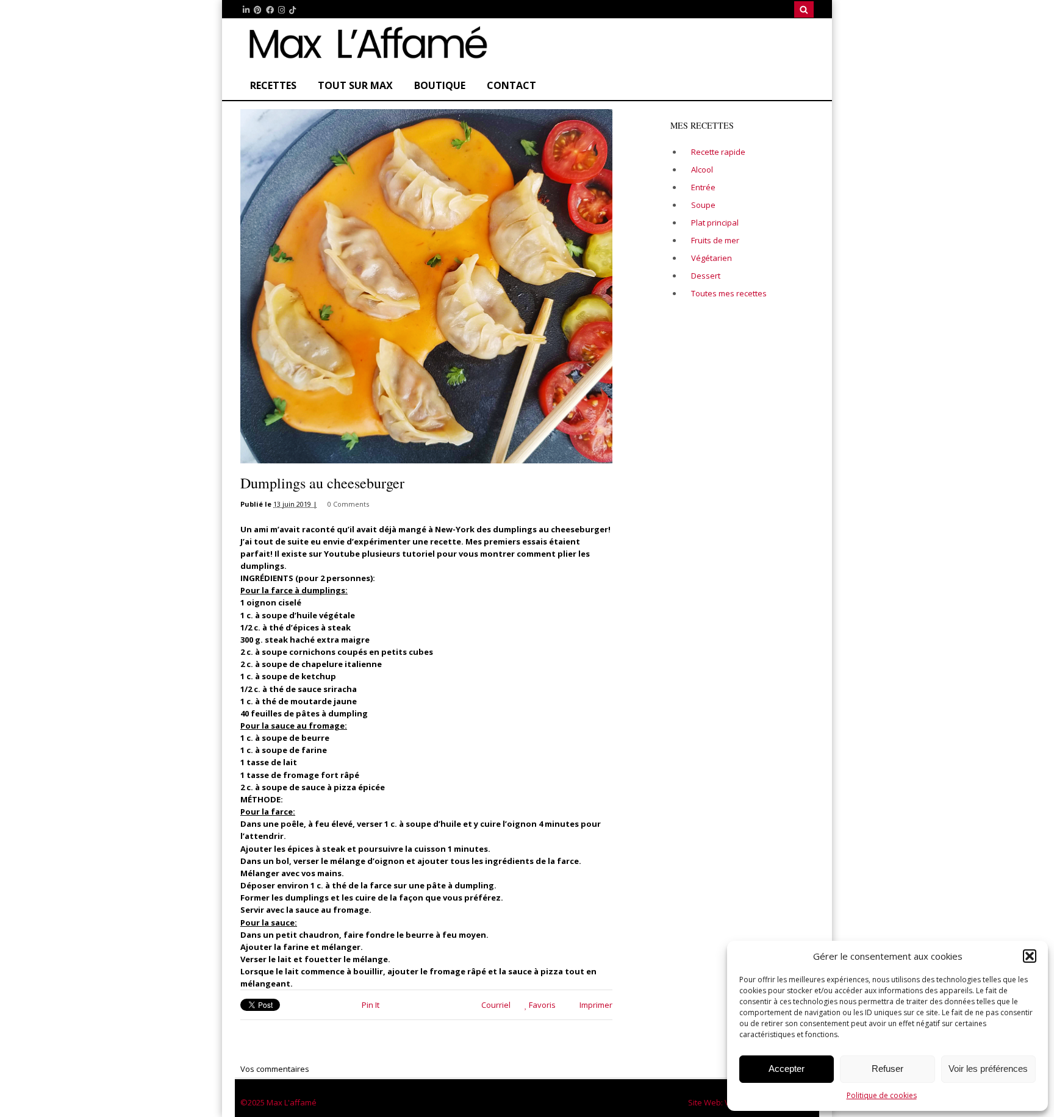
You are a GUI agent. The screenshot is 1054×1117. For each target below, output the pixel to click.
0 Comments (348, 504)
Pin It (370, 1004)
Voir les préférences (988, 1068)
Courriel (495, 1004)
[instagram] (281, 10)
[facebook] (270, 10)
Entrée (703, 187)
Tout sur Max (355, 85)
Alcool (702, 169)
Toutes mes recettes (729, 293)
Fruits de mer (715, 240)
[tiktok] (292, 10)
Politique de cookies (882, 1095)
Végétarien (711, 257)
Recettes (273, 85)
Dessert (705, 275)
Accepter (787, 1068)
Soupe (703, 204)
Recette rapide (718, 151)
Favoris (541, 1004)
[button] (1030, 956)
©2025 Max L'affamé (278, 1102)
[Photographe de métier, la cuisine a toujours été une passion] (365, 58)
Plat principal (715, 222)
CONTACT (511, 85)
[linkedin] (246, 10)
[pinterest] (258, 10)
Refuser (887, 1068)
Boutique (439, 85)
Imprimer (595, 1004)
